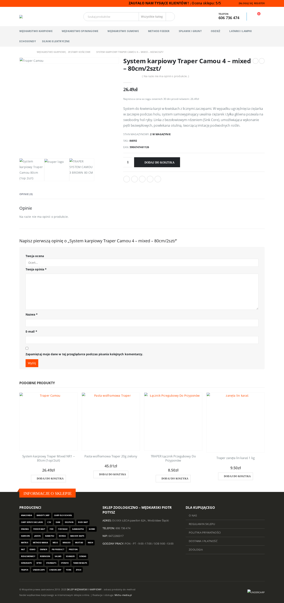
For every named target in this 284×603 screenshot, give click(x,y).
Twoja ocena (35, 256)
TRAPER (24, 569)
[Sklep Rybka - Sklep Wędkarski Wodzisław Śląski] (29, 16)
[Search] (170, 16)
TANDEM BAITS (80, 563)
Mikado (66, 542)
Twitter (134, 179)
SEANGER (70, 556)
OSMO (32, 549)
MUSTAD (79, 542)
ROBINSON (45, 556)
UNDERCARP (55, 569)
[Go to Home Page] (20, 52)
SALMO (58, 556)
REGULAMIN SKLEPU (202, 524)
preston (73, 549)
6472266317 (116, 536)
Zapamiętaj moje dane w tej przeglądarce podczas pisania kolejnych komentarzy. (84, 354)
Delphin (69, 522)
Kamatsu (49, 536)
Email (157, 179)
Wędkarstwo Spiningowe (80, 31)
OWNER (43, 549)
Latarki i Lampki (240, 31)
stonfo (65, 563)
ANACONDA (26, 515)
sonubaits (26, 563)
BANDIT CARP (43, 515)
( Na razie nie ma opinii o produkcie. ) (165, 76)
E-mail (31, 331)
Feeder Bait (39, 529)
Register (259, 3)
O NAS (193, 515)
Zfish (78, 569)
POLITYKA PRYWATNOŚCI (205, 532)
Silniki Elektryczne (56, 41)
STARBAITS (51, 563)
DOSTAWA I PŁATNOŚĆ (203, 541)
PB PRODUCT (58, 549)
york (68, 569)
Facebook (126, 179)
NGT (23, 549)
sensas (82, 556)
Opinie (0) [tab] (26, 194)
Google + (150, 179)
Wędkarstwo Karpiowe (36, 31)
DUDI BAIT (83, 522)
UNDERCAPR (39, 569)
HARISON (25, 536)
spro (39, 563)
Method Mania (40, 542)
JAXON (37, 536)
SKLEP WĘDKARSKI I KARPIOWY (84, 589)
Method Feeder (159, 31)
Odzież (215, 31)
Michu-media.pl (123, 595)
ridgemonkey (28, 556)
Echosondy (27, 41)
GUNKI (92, 529)
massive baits (77, 536)
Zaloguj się (246, 3)
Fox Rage (63, 529)
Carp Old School (63, 515)
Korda (62, 536)
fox (52, 529)
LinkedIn (142, 179)
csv (49, 522)
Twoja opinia (36, 269)
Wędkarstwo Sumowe (123, 31)
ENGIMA (25, 529)
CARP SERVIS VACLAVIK (32, 522)
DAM (58, 522)
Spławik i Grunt (190, 31)
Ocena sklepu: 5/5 (207, 3)
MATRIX (24, 542)
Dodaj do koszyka (159, 162)
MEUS (55, 542)
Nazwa (32, 314)
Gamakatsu (78, 529)
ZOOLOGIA (196, 549)
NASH (90, 542)
